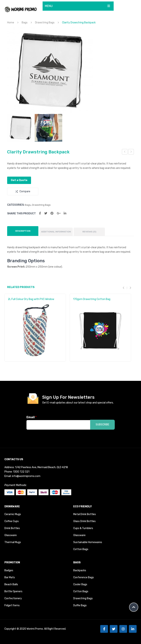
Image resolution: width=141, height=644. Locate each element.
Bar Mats (9, 577)
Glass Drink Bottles (84, 521)
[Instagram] (123, 629)
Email (31, 417)
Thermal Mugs (12, 542)
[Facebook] (40, 213)
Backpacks (79, 570)
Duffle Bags (80, 605)
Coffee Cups (11, 521)
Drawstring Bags (45, 22)
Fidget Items (12, 605)
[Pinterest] (51, 213)
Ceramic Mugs (12, 514)
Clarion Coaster (131, 152)
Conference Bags (83, 577)
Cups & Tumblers (83, 528)
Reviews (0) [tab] (89, 231)
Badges (8, 570)
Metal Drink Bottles (84, 514)
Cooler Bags (80, 584)
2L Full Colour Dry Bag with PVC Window (31, 299)
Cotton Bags (80, 549)
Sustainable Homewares (87, 542)
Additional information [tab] (56, 231)
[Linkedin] (133, 629)
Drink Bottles (12, 528)
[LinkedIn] (65, 213)
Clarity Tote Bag (124, 152)
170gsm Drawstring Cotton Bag (91, 299)
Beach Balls (11, 584)
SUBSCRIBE (102, 424)
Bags (25, 22)
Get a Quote (19, 180)
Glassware (10, 535)
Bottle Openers (13, 591)
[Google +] (58, 213)
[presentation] (125, 288)
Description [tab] (22, 231)
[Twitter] (45, 213)
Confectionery (13, 598)
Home (10, 22)
